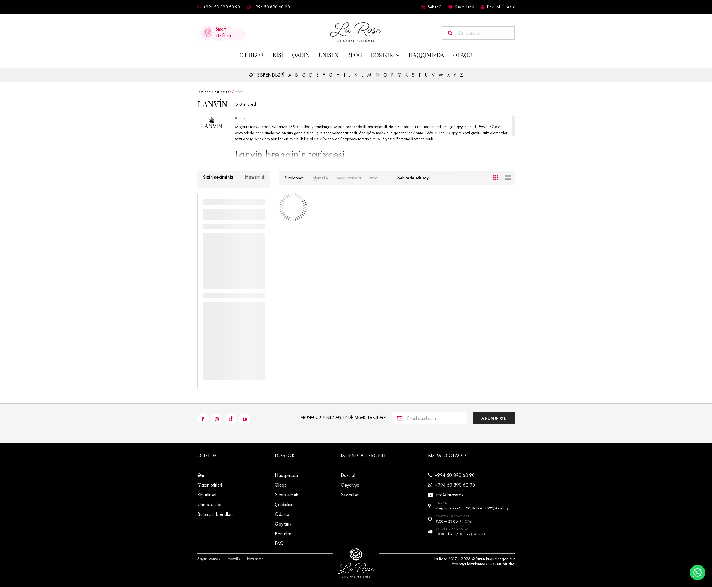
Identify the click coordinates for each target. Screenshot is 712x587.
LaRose (356, 563)
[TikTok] (230, 418)
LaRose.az (203, 92)
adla (373, 178)
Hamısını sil (255, 177)
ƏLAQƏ (463, 55)
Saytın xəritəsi (209, 558)
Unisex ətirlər (209, 504)
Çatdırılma (284, 504)
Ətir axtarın (468, 33)
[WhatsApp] (697, 572)
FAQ (279, 543)
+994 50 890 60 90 (221, 6)
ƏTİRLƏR (251, 55)
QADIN (301, 55)
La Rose (440, 558)
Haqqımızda (426, 55)
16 (235, 104)
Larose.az (356, 32)
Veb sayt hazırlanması (470, 563)
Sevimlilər (464, 6)
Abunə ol (493, 418)
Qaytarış (283, 524)
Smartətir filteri (223, 32)
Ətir (200, 475)
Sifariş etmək (286, 495)
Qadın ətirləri (209, 485)
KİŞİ (278, 55)
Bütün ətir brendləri (215, 514)
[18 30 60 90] (443, 173)
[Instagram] (216, 418)
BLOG (354, 55)
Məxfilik (233, 558)
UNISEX (328, 55)
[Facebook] (203, 418)
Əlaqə (281, 485)
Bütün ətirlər (222, 92)
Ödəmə (282, 514)
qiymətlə (320, 178)
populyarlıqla (349, 178)
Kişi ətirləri (206, 495)
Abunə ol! (343, 417)
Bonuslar (283, 534)
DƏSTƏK (382, 55)
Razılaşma (255, 558)
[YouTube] (244, 418)
